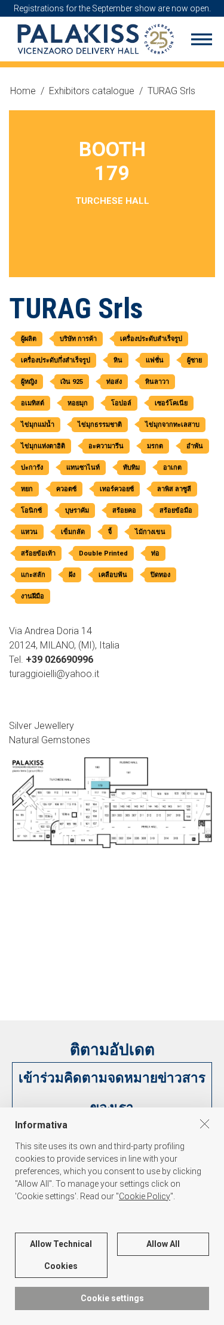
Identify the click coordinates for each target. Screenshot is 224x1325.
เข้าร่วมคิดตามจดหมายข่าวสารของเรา (112, 1092)
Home (23, 91)
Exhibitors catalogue (91, 91)
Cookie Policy (144, 1196)
